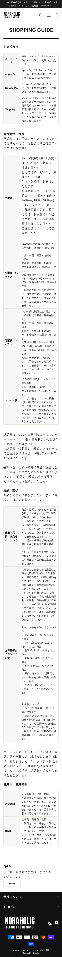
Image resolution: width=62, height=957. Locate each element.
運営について (12, 897)
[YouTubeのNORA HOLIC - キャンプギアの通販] (57, 922)
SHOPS (9, 907)
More (12, 883)
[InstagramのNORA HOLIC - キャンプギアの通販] (50, 922)
